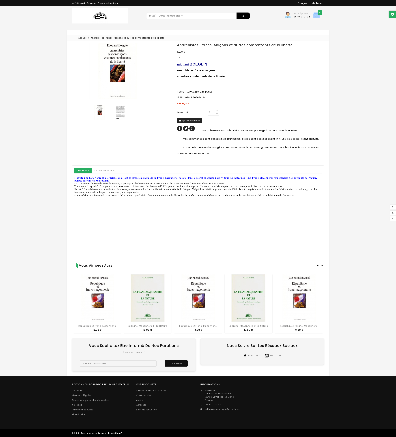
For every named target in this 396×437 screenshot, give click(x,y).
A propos (77, 404)
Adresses (141, 404)
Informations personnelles (151, 390)
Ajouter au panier (189, 120)
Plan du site (78, 414)
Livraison (77, 390)
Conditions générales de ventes (90, 400)
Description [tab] (83, 170)
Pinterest (192, 128)
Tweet (186, 128)
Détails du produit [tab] (105, 170)
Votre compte (146, 384)
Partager (179, 128)
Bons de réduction (146, 409)
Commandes (143, 395)
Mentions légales (81, 395)
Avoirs (139, 400)
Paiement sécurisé (82, 409)
